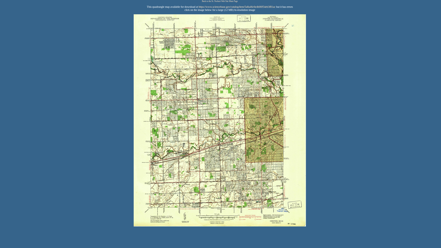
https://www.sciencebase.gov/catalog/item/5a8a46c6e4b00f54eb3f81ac (237, 6)
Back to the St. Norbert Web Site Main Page (220, 1)
